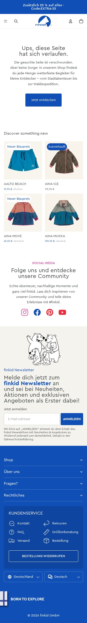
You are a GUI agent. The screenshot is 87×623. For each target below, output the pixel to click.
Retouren (59, 523)
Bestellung (60, 540)
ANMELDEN (72, 419)
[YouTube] (62, 312)
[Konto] (70, 21)
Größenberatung (65, 532)
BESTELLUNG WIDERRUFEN (43, 556)
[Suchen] (16, 21)
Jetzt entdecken (43, 100)
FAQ (20, 532)
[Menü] (5, 21)
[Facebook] (37, 312)
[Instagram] (24, 312)
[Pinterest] (49, 312)
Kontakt (23, 523)
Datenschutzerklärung (18, 439)
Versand (23, 540)
